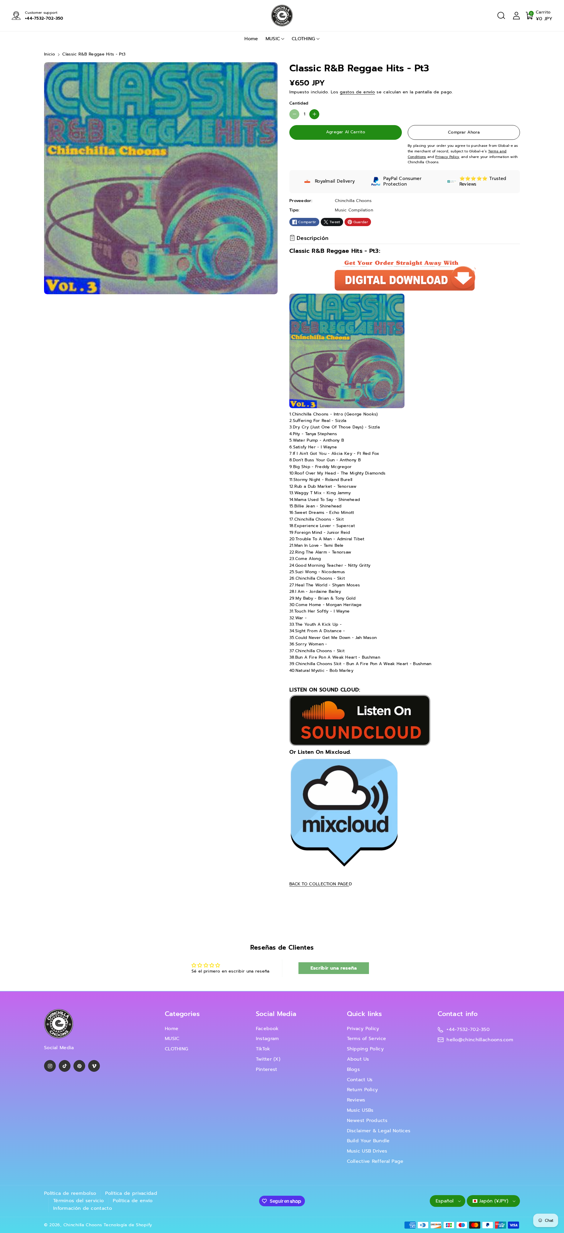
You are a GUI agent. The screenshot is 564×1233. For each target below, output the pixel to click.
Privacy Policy (363, 1028)
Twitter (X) (268, 1059)
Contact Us (360, 1079)
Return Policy (362, 1089)
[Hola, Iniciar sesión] (516, 15)
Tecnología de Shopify (128, 1225)
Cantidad (298, 103)
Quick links (364, 1014)
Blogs (353, 1069)
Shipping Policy (365, 1048)
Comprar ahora (464, 132)
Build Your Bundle (368, 1140)
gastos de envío (357, 92)
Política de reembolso (70, 1193)
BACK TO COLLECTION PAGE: (319, 884)
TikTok (263, 1048)
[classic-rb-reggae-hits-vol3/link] (344, 813)
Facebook (267, 1028)
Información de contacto (82, 1208)
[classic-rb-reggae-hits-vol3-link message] (359, 720)
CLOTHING (303, 38)
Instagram (267, 1038)
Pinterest (266, 1069)
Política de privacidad (131, 1193)
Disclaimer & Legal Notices (379, 1130)
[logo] (58, 1024)
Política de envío (132, 1200)
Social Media (276, 1014)
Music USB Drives (367, 1151)
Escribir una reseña (333, 968)
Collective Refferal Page (375, 1161)
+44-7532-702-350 (44, 18)
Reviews (356, 1100)
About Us (358, 1059)
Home (171, 1028)
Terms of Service (366, 1038)
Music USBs (360, 1110)
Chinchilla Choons (82, 1225)
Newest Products (367, 1120)
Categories (182, 1014)
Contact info (458, 1014)
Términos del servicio (78, 1200)
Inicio (49, 54)
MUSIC (273, 38)
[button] (501, 15)
